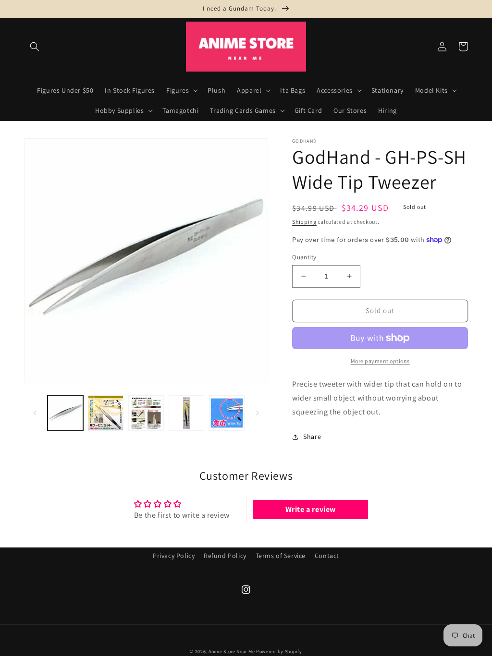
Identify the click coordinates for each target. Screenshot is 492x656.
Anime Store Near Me (232, 651)
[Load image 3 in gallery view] (146, 413)
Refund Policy (225, 555)
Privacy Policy (174, 555)
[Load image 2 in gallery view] (105, 413)
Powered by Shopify (279, 651)
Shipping (304, 221)
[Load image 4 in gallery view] (186, 413)
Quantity (304, 257)
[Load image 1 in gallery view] (65, 413)
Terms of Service (281, 555)
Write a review (310, 509)
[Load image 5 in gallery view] (227, 413)
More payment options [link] (380, 360)
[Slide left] (34, 413)
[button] (34, 46)
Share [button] (312, 436)
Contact (327, 555)
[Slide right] (257, 413)
